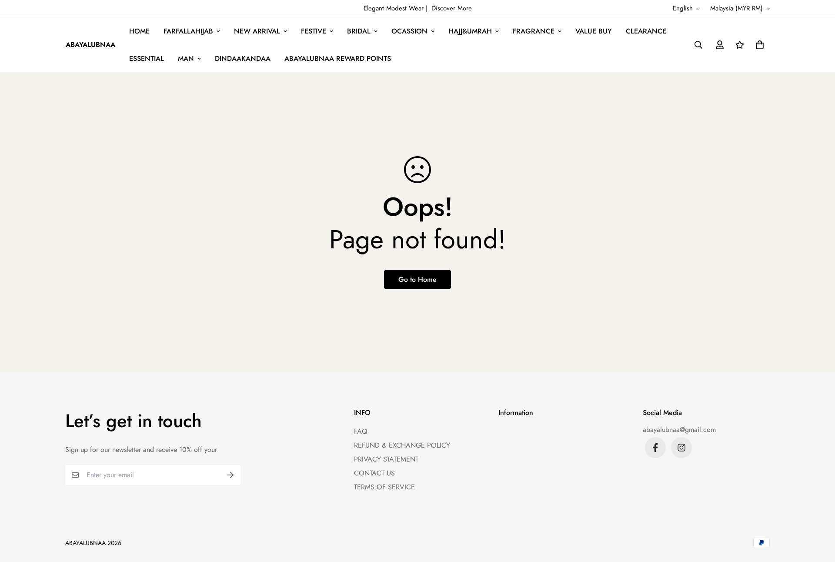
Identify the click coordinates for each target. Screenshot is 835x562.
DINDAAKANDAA (243, 59)
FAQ (360, 431)
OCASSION (409, 31)
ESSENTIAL (146, 59)
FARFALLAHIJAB (188, 31)
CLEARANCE (646, 31)
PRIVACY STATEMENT (386, 459)
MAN (186, 59)
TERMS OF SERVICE (384, 487)
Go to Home (417, 279)
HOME (139, 31)
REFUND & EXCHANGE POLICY (402, 445)
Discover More (451, 8)
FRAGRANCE (533, 31)
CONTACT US (374, 473)
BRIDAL (359, 31)
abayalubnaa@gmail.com (679, 430)
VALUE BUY (593, 31)
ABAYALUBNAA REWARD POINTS (337, 59)
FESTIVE (313, 31)
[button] (758, 45)
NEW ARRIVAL (257, 31)
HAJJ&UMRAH (470, 31)
